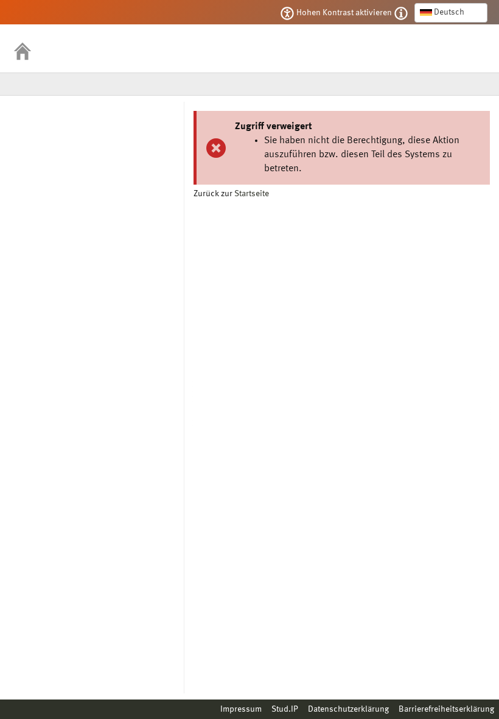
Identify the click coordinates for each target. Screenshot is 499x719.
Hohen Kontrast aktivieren (344, 13)
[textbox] (451, 12)
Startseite (251, 193)
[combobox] (450, 13)
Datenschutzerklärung (348, 709)
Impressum (241, 709)
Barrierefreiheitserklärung (446, 709)
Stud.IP (284, 709)
